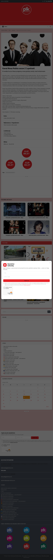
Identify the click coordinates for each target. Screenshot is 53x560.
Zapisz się (26, 280)
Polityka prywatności (27, 285)
